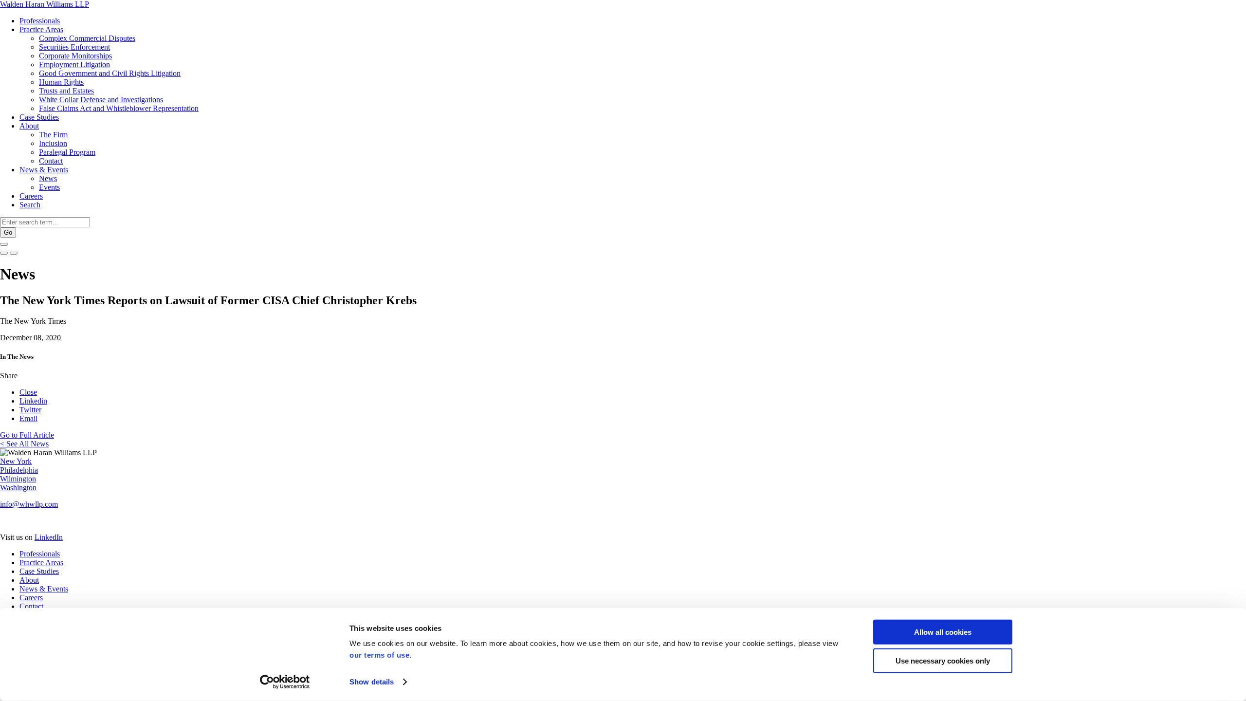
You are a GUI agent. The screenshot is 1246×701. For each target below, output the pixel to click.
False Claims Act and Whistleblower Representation (119, 108)
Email (28, 418)
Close (28, 392)
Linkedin (33, 401)
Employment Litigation (74, 64)
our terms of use (379, 655)
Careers (31, 196)
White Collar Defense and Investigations (101, 99)
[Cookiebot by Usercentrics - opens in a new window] (285, 682)
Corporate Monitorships (75, 56)
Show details (371, 682)
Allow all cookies (942, 632)
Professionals (39, 21)
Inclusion (53, 143)
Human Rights (61, 82)
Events (49, 187)
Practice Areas (41, 29)
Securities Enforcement (74, 47)
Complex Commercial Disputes (87, 38)
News (48, 178)
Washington (18, 487)
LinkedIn (49, 537)
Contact (51, 161)
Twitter (30, 410)
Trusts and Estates (66, 91)
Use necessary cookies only (943, 660)
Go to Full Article (27, 435)
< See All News (24, 444)
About (29, 126)
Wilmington (18, 479)
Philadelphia (19, 470)
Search (29, 205)
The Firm (53, 134)
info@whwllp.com (29, 504)
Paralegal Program (67, 152)
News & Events (43, 170)
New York (16, 461)
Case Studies (39, 117)
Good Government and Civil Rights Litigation (110, 73)
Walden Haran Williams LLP (44, 4)
